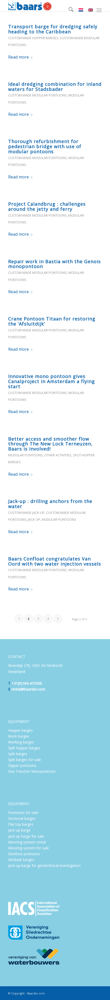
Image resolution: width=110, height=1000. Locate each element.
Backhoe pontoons (24, 853)
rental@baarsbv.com (28, 689)
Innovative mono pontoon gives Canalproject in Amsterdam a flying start (51, 381)
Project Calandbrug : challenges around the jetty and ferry (47, 206)
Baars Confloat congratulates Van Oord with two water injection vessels (54, 561)
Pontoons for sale (23, 812)
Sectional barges (22, 818)
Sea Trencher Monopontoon (32, 771)
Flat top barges (20, 824)
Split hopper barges (24, 747)
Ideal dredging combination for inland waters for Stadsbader (55, 86)
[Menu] (99, 10)
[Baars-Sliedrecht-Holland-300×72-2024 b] (45, 5)
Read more (18, 57)
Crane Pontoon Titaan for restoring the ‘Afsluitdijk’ (51, 321)
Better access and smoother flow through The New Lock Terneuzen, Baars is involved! (50, 444)
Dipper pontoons (22, 765)
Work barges (18, 736)
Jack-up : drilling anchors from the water (50, 503)
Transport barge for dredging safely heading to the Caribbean (52, 29)
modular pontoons (25, 455)
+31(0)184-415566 (27, 683)
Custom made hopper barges (33, 38)
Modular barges (21, 859)
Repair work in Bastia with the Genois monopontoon (54, 264)
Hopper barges (20, 730)
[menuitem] (68, 10)
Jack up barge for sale (26, 836)
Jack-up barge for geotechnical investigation (44, 865)
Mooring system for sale (28, 848)
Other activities (57, 455)
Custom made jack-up (26, 512)
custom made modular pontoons (37, 95)
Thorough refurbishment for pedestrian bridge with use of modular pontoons (44, 146)
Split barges (17, 753)
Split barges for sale (24, 759)
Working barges (21, 742)
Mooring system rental (27, 842)
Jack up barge (19, 830)
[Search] (68, 10)
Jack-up (34, 519)
